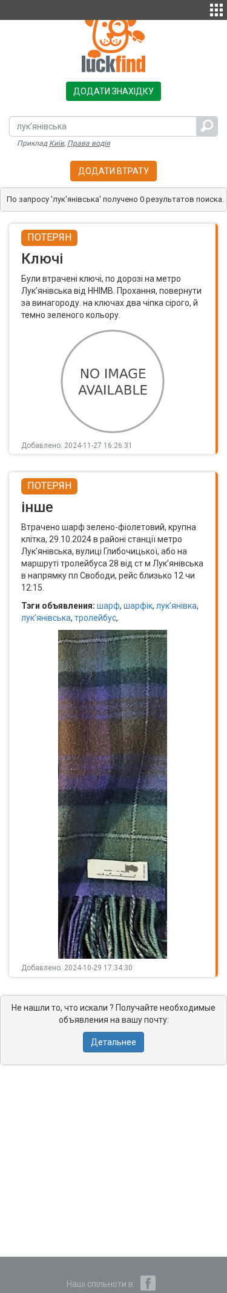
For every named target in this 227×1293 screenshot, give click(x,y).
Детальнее (113, 1042)
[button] (216, 8)
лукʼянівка (176, 606)
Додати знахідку (113, 91)
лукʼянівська (46, 618)
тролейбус (95, 618)
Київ (56, 143)
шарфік (138, 606)
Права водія (88, 143)
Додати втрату (113, 171)
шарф (108, 606)
